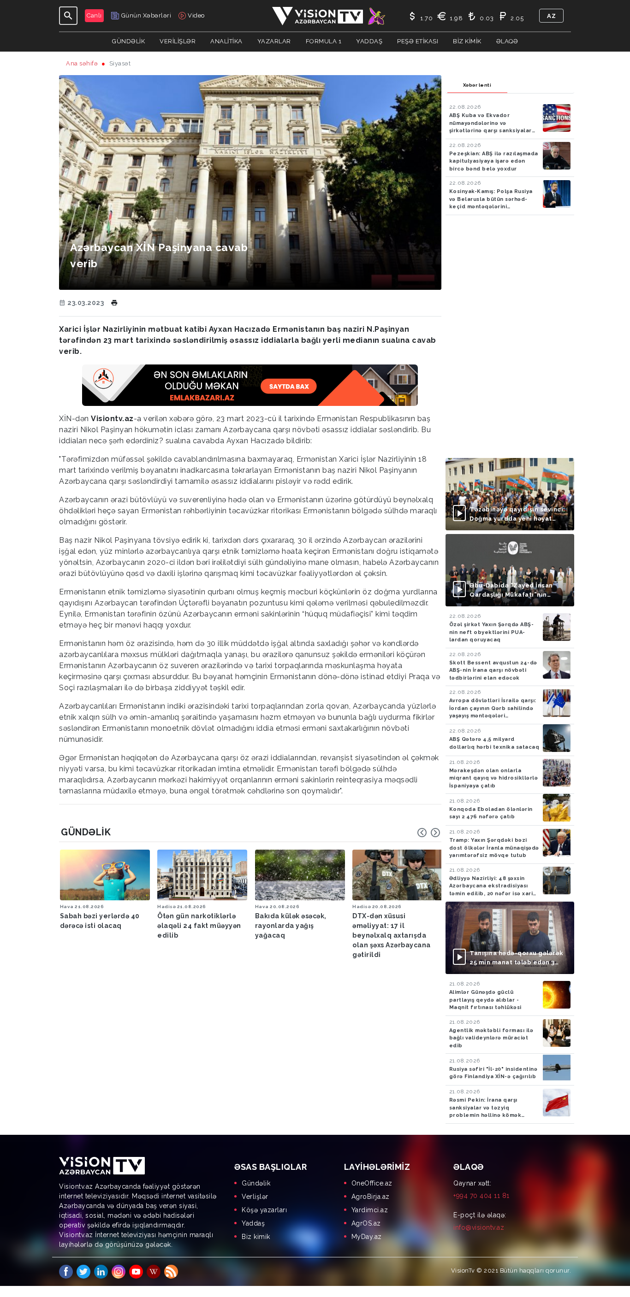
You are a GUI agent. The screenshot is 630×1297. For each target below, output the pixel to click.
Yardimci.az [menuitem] (369, 1210)
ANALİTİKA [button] (226, 41)
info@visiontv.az (478, 1227)
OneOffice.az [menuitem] (371, 1183)
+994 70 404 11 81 (481, 1195)
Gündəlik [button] (128, 41)
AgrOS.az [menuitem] (366, 1223)
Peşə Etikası (417, 41)
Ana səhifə (82, 63)
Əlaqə (507, 41)
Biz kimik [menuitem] (256, 1236)
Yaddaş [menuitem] (253, 1223)
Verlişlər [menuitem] (255, 1196)
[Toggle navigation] (68, 15)
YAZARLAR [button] (274, 41)
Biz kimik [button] (467, 41)
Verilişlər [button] (178, 41)
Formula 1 (324, 41)
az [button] (551, 15)
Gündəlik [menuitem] (256, 1183)
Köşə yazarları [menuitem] (264, 1210)
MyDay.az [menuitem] (366, 1236)
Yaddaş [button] (369, 41)
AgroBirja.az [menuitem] (370, 1196)
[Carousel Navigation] (428, 832)
